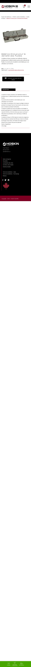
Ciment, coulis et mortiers (19, 17)
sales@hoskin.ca (6, 151)
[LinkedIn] (8, 180)
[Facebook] (2, 180)
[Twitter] (5, 180)
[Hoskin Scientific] (9, 6)
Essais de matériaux (6, 17)
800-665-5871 (6, 149)
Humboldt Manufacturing (16, 70)
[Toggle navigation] (29, 6)
